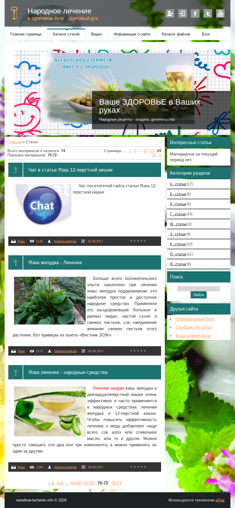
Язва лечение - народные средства (67, 372)
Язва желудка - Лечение (55, 262)
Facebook (195, 13)
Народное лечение (59, 11)
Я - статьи (178, 264)
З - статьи (178, 234)
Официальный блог (195, 319)
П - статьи (178, 254)
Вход (182, 13)
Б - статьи (178, 194)
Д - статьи (178, 204)
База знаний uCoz (193, 335)
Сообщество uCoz (194, 327)
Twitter (207, 13)
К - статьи (178, 244)
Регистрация (170, 13)
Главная (14, 142)
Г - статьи (178, 214)
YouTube (220, 13)
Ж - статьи (178, 224)
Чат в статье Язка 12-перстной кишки (70, 170)
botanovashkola (65, 241)
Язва (21, 241)
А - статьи (178, 184)
